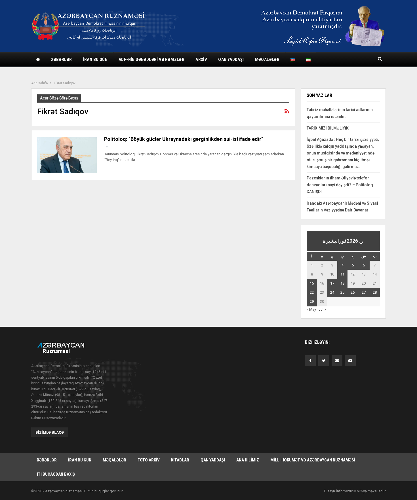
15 (312, 283)
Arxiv (201, 59)
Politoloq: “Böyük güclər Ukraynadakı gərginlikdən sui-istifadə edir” (183, 139)
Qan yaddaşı (231, 59)
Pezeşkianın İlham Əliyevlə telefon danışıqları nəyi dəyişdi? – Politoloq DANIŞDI (340, 185)
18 (342, 283)
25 (342, 292)
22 (312, 292)
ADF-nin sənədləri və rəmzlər (151, 59)
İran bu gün (95, 59)
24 (332, 292)
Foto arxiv (149, 460)
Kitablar (180, 460)
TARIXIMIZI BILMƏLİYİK (328, 128)
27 (364, 292)
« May (311, 309)
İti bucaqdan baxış (56, 474)
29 (312, 301)
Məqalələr (267, 59)
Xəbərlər (61, 59)
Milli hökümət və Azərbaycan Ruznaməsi (312, 460)
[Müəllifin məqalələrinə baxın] (107, 147)
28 (375, 292)
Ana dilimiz (247, 460)
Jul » (322, 309)
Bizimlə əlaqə (49, 432)
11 (342, 274)
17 (332, 283)
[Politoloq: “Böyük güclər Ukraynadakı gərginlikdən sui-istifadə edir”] (67, 155)
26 (353, 292)
